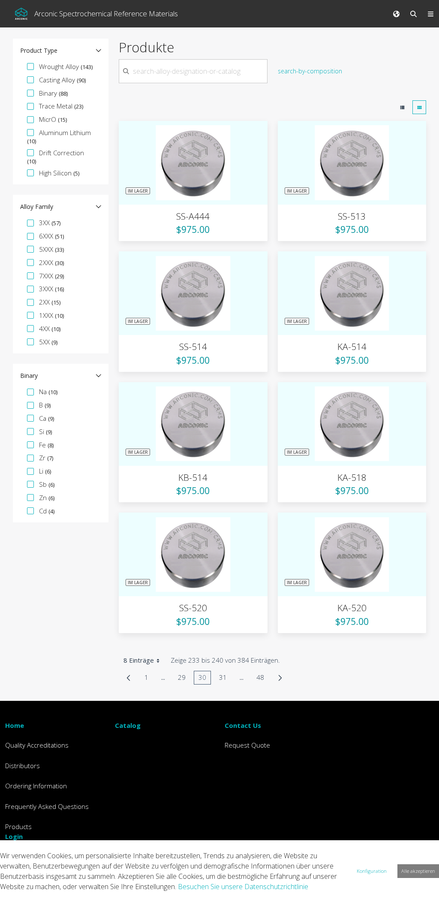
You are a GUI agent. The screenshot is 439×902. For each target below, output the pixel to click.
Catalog (128, 725)
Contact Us (243, 725)
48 (262, 679)
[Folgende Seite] (280, 678)
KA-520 (352, 608)
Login (14, 836)
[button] (60, 50)
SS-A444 (193, 216)
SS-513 (352, 216)
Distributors (22, 765)
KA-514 (352, 347)
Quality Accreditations (37, 745)
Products (18, 826)
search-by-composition (310, 71)
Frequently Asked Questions (47, 806)
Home (14, 725)
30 (204, 679)
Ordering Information (36, 785)
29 (184, 679)
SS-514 (193, 347)
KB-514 (192, 477)
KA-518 (352, 477)
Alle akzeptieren (418, 871)
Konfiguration (372, 871)
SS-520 (193, 608)
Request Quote (247, 745)
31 (225, 679)
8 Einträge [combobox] (138, 660)
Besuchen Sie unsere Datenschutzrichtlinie (243, 886)
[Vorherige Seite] (128, 678)
